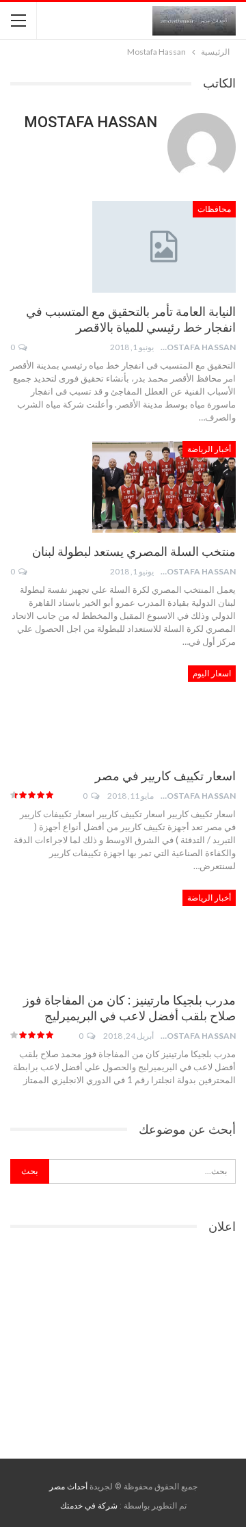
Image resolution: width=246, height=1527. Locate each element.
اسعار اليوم (212, 673)
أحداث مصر (68, 1486)
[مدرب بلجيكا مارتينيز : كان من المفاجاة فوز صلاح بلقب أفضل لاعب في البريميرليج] (164, 935)
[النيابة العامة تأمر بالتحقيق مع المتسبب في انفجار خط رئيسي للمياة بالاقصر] (164, 247)
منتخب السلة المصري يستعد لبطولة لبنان (134, 551)
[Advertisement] (123, 1341)
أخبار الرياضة (209, 449)
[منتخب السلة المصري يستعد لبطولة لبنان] (164, 487)
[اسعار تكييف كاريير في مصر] (164, 711)
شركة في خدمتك (89, 1506)
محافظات (214, 209)
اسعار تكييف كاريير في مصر (165, 776)
